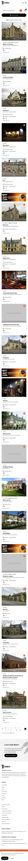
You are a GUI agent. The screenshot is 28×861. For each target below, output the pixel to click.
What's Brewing (5, 823)
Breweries (4, 797)
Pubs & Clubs (4, 791)
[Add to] (24, 24)
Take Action (4, 793)
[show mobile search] (23, 2)
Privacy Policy (4, 808)
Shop (3, 806)
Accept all (4, 858)
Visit (2, 789)
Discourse (4, 821)
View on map (15, 15)
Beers (3, 799)
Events (3, 795)
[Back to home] (5, 2)
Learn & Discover (5, 804)
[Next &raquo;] (25, 729)
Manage (12, 858)
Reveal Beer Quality (8, 114)
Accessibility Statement (7, 810)
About (3, 787)
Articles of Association (6, 813)
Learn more (13, 854)
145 (20, 730)
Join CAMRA (4, 784)
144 (17, 730)
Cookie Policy (4, 815)
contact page (22, 775)
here (12, 832)
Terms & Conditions (6, 819)
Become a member (11, 755)
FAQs (16, 775)
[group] (14, 31)
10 (10, 730)
